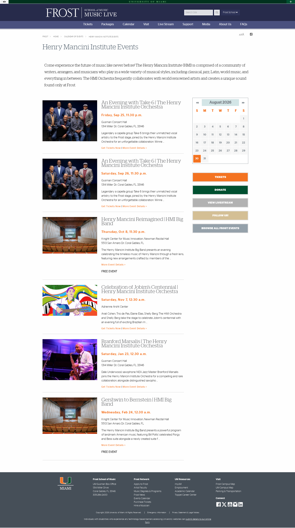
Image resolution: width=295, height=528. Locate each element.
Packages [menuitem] (107, 24)
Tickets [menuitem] (88, 24)
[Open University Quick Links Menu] (290, 2)
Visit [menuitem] (146, 24)
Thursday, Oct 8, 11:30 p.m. (123, 232)
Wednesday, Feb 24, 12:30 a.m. (126, 412)
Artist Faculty (140, 488)
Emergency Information (156, 512)
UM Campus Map (224, 488)
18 (212, 142)
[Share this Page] (249, 35)
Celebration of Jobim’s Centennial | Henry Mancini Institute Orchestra (139, 289)
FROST (45, 37)
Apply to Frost (141, 484)
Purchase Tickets (142, 502)
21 (236, 142)
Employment (181, 488)
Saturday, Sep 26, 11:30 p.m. (124, 173)
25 (212, 150)
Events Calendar (142, 498)
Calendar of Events (74, 37)
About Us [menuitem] (225, 24)
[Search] (217, 12)
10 (204, 134)
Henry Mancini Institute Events (103, 37)
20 (228, 142)
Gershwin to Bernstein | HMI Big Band (136, 402)
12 (220, 134)
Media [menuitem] (206, 24)
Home (56, 37)
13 (228, 134)
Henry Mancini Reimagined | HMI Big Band (142, 221)
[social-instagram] (235, 504)
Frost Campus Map (225, 484)
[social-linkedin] (240, 504)
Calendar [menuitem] (129, 24)
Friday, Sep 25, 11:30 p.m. (121, 115)
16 (197, 142)
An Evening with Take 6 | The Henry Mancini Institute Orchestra (141, 105)
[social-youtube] (230, 504)
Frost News (139, 495)
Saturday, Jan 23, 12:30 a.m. (124, 354)
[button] (287, 518)
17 (204, 142)
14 (236, 134)
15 (243, 134)
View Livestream (220, 202)
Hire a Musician (141, 505)
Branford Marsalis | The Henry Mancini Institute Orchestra (134, 343)
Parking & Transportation (228, 491)
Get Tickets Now (111, 148)
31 (204, 158)
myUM (178, 484)
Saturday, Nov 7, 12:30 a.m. (123, 299)
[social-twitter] (224, 504)
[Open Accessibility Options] (4, 2)
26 (220, 150)
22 (243, 142)
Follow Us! (220, 215)
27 (228, 150)
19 (220, 142)
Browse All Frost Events (220, 228)
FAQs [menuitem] (243, 24)
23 (196, 150)
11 (213, 134)
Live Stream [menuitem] (166, 24)
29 (243, 150)
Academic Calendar (185, 491)
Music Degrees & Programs (147, 491)
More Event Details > (135, 148)
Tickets (220, 177)
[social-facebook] (218, 504)
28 (235, 150)
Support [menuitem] (188, 24)
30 (197, 158)
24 (204, 150)
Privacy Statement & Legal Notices (185, 512)
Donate (220, 190)
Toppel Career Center (185, 495)
